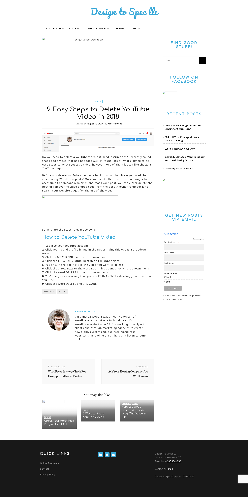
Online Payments (49, 463)
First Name (169, 253)
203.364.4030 (174, 461)
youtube (62, 291)
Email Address (171, 242)
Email (170, 468)
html (168, 277)
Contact (137, 28)
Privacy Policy (47, 474)
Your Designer (54, 28)
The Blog (119, 28)
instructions (49, 291)
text (168, 282)
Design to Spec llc (124, 11)
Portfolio (75, 28)
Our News (126, 403)
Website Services (97, 28)
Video (98, 102)
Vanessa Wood (114, 123)
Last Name (169, 263)
